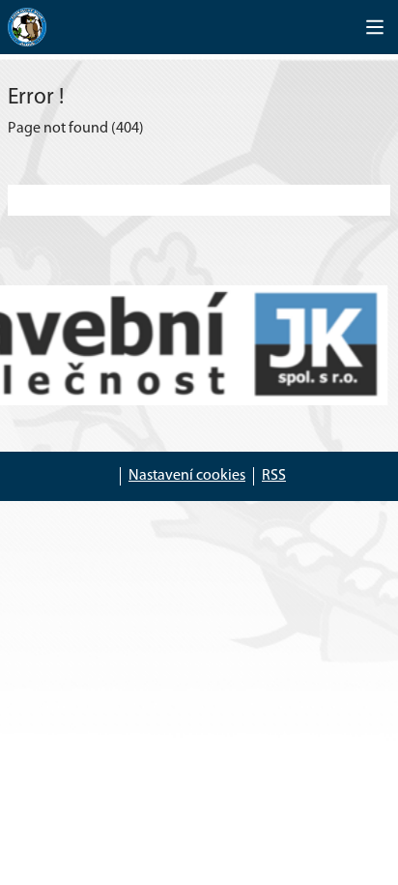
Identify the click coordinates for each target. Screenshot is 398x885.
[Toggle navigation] (374, 27)
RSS (274, 476)
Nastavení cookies (186, 476)
